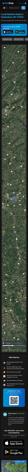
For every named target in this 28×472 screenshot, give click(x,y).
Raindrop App (7, 39)
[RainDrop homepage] (9, 3)
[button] (8, 32)
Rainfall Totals (18, 39)
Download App (21, 3)
